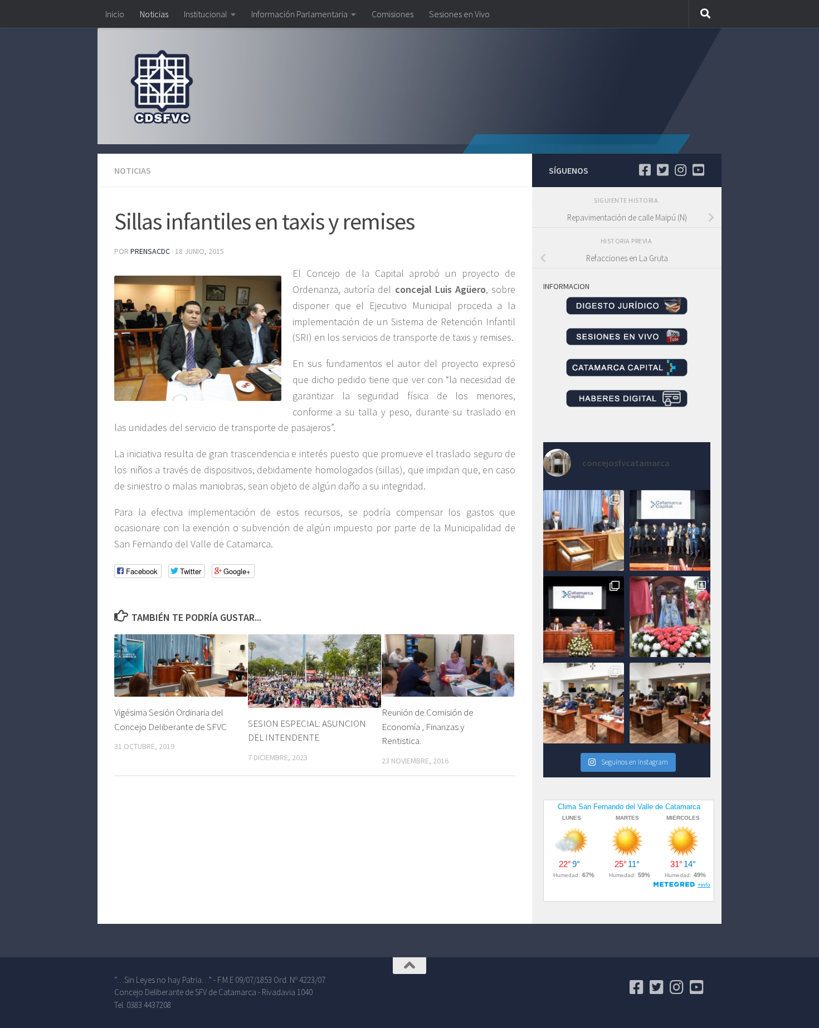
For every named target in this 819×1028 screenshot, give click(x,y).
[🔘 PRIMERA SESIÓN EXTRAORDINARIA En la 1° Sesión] (583, 530)
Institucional (205, 13)
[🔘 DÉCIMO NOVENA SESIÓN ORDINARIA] (583, 703)
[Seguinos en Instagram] (680, 170)
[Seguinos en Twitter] (662, 170)
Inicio (114, 13)
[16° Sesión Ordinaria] (670, 703)
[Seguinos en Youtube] (698, 170)
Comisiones (392, 13)
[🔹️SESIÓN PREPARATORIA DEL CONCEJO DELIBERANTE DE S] (583, 616)
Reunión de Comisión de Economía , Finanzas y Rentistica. (428, 726)
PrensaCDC (150, 251)
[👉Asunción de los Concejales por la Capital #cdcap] (670, 530)
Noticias (154, 13)
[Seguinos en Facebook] (644, 170)
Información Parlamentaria (299, 13)
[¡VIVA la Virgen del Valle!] (670, 616)
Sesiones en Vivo (459, 13)
